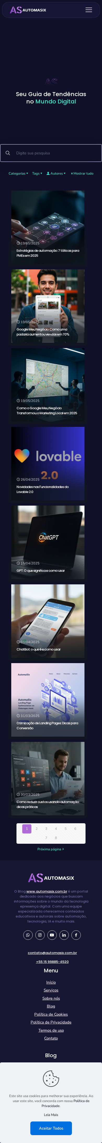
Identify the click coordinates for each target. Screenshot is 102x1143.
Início (51, 982)
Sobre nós (51, 998)
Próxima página (49, 849)
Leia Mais (51, 1115)
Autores (56, 173)
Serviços (51, 990)
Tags (35, 173)
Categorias (17, 173)
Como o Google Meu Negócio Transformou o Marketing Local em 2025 (46, 411)
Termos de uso (51, 1030)
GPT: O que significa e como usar (40, 570)
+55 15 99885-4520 (52, 961)
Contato (51, 1038)
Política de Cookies (51, 1014)
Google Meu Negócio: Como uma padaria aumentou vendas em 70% (42, 332)
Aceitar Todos (51, 1128)
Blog (51, 1006)
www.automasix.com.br (46, 891)
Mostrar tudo (83, 173)
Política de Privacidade (51, 1022)
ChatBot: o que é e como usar (38, 649)
